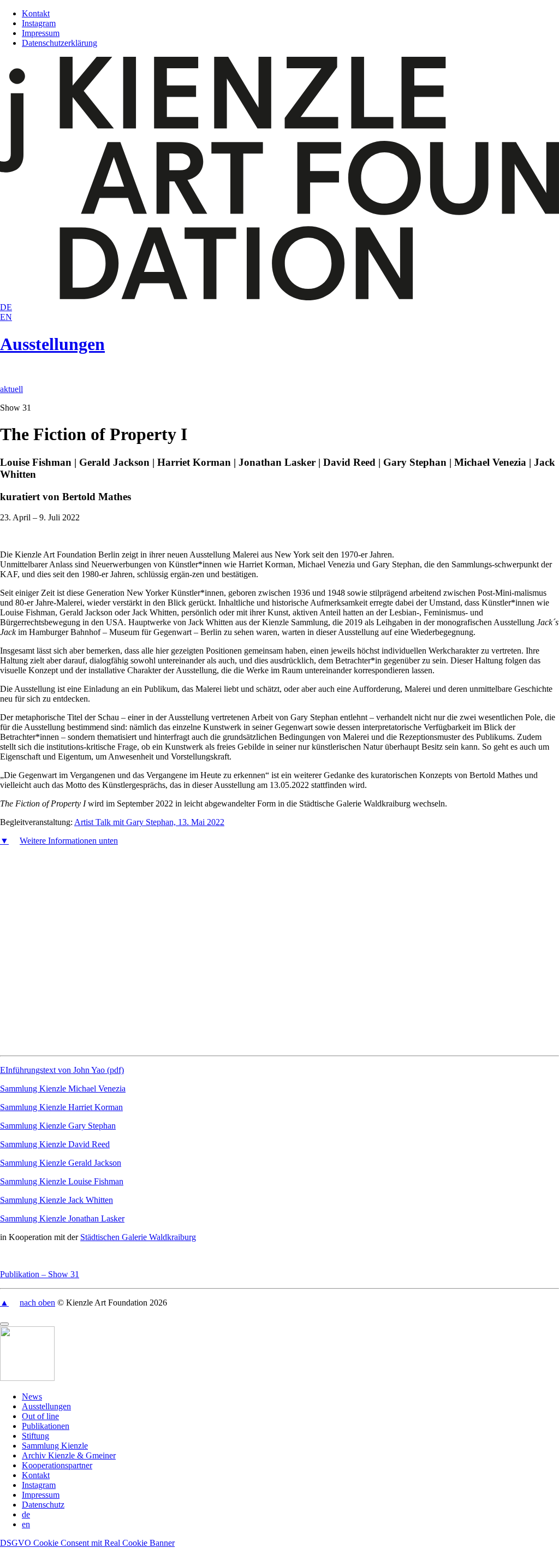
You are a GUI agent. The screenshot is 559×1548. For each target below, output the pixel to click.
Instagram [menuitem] (39, 1485)
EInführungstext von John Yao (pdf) (62, 1070)
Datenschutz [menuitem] (43, 1504)
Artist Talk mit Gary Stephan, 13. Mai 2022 (149, 822)
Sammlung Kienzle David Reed (55, 1144)
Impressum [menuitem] (41, 1494)
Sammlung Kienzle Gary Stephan (58, 1125)
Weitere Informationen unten (69, 840)
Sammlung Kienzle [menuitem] (55, 1445)
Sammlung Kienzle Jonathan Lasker (62, 1218)
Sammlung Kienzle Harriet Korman (61, 1107)
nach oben (37, 1302)
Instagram (39, 23)
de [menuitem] (26, 1514)
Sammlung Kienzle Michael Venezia (63, 1088)
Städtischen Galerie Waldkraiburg (138, 1237)
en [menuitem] (26, 1524)
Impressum (41, 33)
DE (6, 307)
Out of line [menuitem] (40, 1416)
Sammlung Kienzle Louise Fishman (61, 1181)
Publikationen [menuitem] (45, 1426)
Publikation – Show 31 (39, 1274)
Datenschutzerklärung (59, 43)
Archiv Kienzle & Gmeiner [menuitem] (69, 1455)
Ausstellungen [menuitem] (46, 1406)
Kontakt (36, 13)
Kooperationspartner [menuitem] (57, 1465)
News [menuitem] (32, 1396)
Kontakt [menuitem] (36, 1475)
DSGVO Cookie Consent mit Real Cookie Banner (87, 1542)
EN (6, 317)
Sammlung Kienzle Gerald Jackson (60, 1162)
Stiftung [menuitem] (35, 1435)
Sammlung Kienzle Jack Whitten (56, 1200)
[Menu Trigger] (4, 1324)
